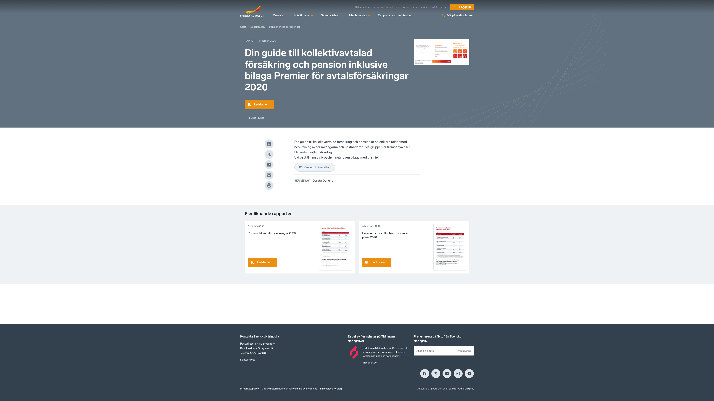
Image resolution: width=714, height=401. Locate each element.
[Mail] (269, 175)
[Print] (269, 185)
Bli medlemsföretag (331, 388)
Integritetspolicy (249, 388)
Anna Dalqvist (466, 388)
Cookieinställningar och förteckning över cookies (289, 388)
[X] (269, 154)
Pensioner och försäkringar (284, 26)
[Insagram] (458, 373)
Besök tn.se (370, 362)
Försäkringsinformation (314, 167)
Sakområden (257, 26)
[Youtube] (469, 373)
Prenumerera (464, 351)
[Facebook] (269, 143)
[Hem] (252, 11)
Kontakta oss (247, 359)
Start (243, 26)
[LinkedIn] (269, 164)
